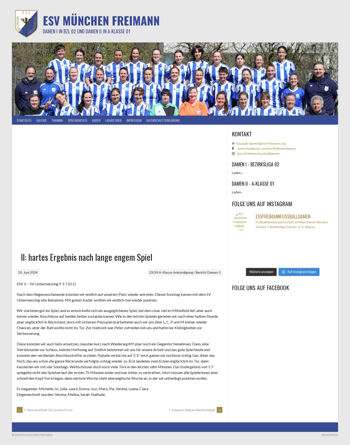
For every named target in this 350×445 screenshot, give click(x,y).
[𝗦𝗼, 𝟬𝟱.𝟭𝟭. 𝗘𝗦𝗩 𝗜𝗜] (270, 256)
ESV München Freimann (101, 20)
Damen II (214, 272)
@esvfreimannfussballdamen (258, 153)
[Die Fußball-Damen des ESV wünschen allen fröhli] (295, 238)
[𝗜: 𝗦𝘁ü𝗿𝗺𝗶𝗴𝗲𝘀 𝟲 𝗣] (245, 256)
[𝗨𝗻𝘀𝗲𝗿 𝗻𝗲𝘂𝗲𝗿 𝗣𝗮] (320, 256)
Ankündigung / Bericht (190, 272)
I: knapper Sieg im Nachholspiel (195, 410)
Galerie (41, 120)
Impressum (133, 120)
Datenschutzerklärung (163, 120)
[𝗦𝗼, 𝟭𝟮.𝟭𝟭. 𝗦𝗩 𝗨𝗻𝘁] (270, 250)
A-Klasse (165, 272)
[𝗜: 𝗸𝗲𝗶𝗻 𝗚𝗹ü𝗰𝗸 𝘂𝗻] (270, 262)
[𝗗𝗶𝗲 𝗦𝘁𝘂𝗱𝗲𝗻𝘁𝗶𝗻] (295, 250)
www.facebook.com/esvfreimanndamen (266, 148)
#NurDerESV (330, 434)
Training (57, 120)
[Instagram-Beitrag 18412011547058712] (245, 238)
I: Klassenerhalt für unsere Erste (45, 410)
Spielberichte (77, 120)
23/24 (153, 272)
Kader (96, 120)
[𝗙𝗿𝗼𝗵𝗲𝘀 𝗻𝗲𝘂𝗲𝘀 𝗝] (270, 238)
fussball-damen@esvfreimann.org (261, 143)
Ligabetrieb (113, 120)
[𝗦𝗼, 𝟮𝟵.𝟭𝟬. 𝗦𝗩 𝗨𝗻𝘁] (295, 262)
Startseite (24, 120)
